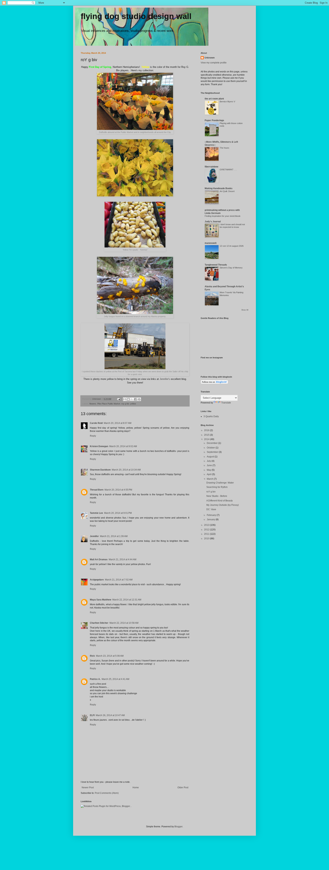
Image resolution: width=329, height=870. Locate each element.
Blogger (178, 826)
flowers (92, 404)
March (210, 479)
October (211, 447)
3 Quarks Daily (211, 416)
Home (136, 787)
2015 (207, 435)
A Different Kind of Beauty (219, 500)
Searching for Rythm (217, 487)
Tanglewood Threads (216, 264)
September (213, 452)
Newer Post (88, 787)
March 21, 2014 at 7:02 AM (119, 579)
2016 (207, 430)
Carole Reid (96, 423)
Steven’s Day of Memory (231, 268)
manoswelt (210, 243)
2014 (207, 439)
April (209, 474)
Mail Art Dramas (99, 559)
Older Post (182, 787)
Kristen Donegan (99, 446)
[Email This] (125, 399)
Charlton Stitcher (99, 623)
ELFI (92, 715)
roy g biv (125, 404)
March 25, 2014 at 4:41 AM (115, 679)
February (212, 515)
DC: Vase (211, 509)
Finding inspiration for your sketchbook (222, 216)
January (211, 519)
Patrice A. (95, 679)
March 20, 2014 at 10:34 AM (126, 469)
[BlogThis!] (128, 399)
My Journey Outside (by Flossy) (222, 505)
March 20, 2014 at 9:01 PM (118, 513)
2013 (207, 525)
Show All (244, 310)
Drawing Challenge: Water (220, 482)
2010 (207, 538)
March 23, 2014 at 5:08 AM (110, 656)
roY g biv (211, 491)
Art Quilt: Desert (227, 191)
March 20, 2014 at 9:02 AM (123, 446)
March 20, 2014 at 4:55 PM (118, 489)
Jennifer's (165, 379)
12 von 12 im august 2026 (232, 246)
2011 (207, 534)
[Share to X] (132, 399)
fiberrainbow (211, 166)
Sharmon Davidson (100, 469)
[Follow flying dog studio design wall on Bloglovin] (214, 383)
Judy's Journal (213, 221)
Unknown (209, 57)
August (211, 456)
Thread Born (96, 489)
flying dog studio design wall (136, 16)
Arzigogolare (97, 579)
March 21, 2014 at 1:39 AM (114, 536)
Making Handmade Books (218, 188)
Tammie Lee (96, 513)
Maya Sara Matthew (100, 599)
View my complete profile (214, 62)
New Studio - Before (216, 496)
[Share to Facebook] (135, 399)
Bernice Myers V (227, 101)
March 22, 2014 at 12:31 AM (126, 599)
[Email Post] (118, 399)
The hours (224, 148)
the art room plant (214, 98)
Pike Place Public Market (108, 404)
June (209, 465)
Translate (226, 402)
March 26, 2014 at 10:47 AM (110, 715)
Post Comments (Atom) (107, 793)
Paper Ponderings (214, 120)
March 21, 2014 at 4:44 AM (122, 559)
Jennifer (94, 536)
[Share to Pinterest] (139, 399)
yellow (133, 404)
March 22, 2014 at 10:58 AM (123, 623)
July (209, 461)
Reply (93, 436)
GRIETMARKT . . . (228, 169)
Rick (92, 656)
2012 (207, 529)
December (212, 443)
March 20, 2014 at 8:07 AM (117, 423)
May (209, 470)
